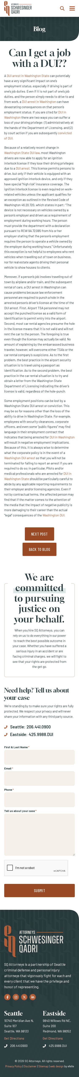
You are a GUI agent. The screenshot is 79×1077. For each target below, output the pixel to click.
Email (8, 768)
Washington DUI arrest (19, 458)
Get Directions (14, 1038)
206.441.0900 (39, 726)
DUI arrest (23, 168)
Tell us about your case (20, 811)
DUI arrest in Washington (39, 101)
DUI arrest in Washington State (28, 76)
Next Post (39, 534)
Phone (9, 789)
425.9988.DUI (41, 734)
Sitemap (43, 1066)
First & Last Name (16, 747)
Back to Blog (39, 549)
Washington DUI (53, 515)
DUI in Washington (62, 437)
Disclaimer (30, 1066)
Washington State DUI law (22, 153)
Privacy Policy (13, 1066)
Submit (39, 890)
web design (57, 1066)
